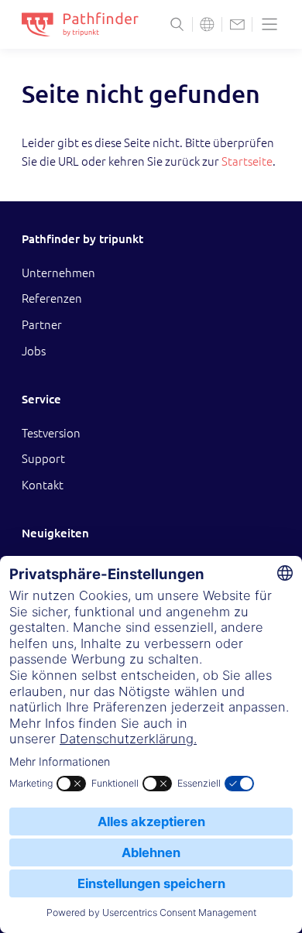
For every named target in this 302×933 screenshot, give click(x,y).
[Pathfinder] (80, 24)
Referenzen (52, 298)
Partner (42, 324)
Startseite (247, 161)
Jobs (34, 351)
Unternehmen (58, 273)
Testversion (51, 433)
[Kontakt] (237, 24)
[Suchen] (177, 24)
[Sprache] (207, 24)
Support (43, 458)
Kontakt (42, 485)
